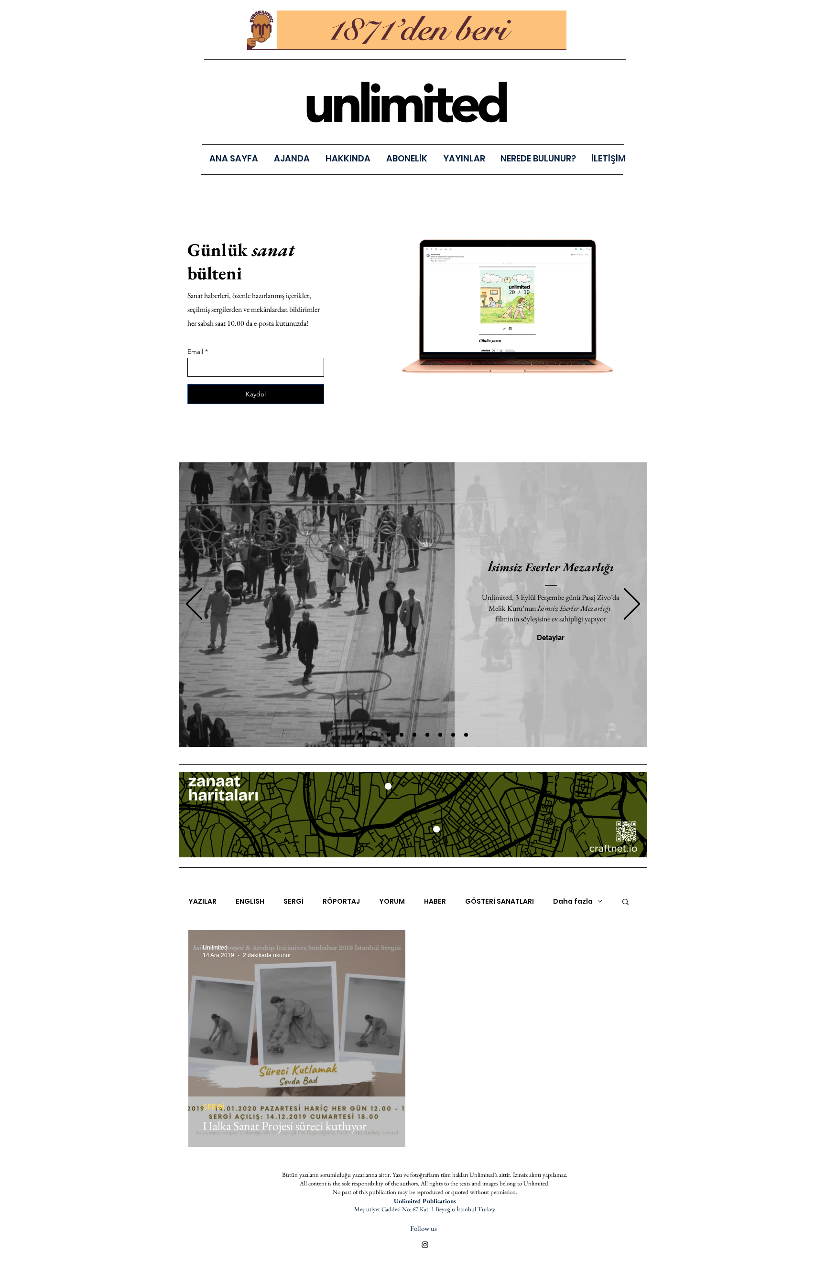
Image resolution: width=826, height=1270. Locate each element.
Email (195, 351)
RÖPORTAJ (341, 901)
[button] (464, 158)
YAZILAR (202, 901)
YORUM (392, 901)
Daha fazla (573, 901)
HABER (435, 901)
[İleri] (632, 604)
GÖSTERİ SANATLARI (499, 901)
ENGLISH (250, 901)
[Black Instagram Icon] (425, 1244)
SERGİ (293, 901)
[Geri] (194, 604)
